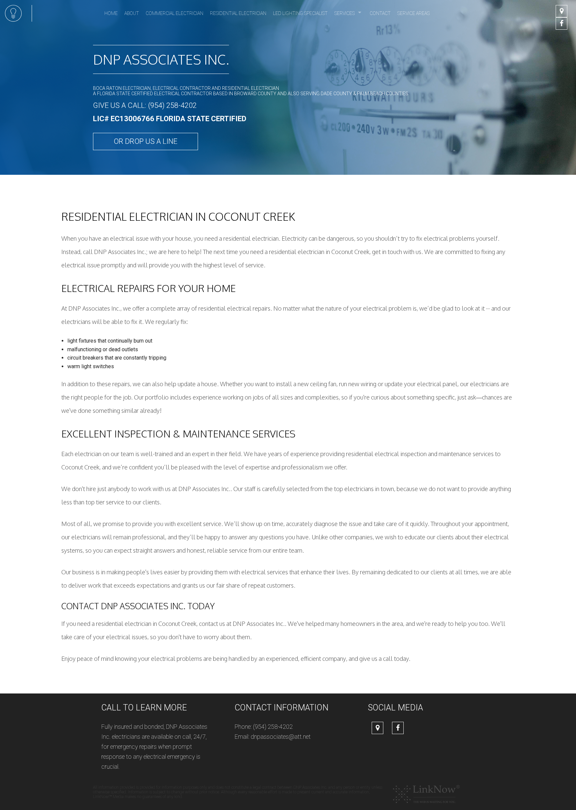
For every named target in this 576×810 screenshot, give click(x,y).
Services (344, 13)
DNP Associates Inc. (161, 59)
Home (111, 13)
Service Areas (413, 13)
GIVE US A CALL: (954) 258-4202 (145, 105)
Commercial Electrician (174, 13)
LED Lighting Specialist (300, 13)
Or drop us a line (145, 141)
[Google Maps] (561, 11)
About (131, 13)
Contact (380, 13)
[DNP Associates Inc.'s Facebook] (561, 24)
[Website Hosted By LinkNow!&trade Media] (426, 794)
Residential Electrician (238, 13)
